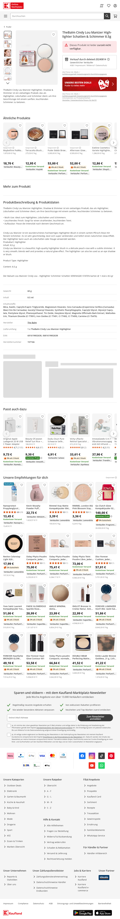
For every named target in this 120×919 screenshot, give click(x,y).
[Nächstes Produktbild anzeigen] (7, 83)
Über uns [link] (11, 884)
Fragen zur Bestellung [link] (57, 831)
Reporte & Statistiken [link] (12, 878)
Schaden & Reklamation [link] (58, 847)
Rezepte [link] (91, 807)
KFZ (9, 835)
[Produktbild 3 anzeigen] (8, 53)
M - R (49, 802)
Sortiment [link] (92, 802)
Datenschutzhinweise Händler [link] (51, 882)
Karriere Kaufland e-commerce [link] (83, 887)
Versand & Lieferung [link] (57, 853)
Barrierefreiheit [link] (104, 903)
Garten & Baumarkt (16, 796)
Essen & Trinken (15, 841)
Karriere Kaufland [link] (82, 878)
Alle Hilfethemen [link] (55, 825)
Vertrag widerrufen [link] (56, 842)
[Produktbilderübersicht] (7, 57)
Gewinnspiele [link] (93, 818)
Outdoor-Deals (14, 785)
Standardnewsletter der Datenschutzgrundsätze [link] (54, 728)
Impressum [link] (8, 903)
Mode (10, 818)
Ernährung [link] (92, 824)
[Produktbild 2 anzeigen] (8, 44)
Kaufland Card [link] (94, 796)
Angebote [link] (91, 785)
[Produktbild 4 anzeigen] (8, 62)
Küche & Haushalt (16, 802)
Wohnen (11, 813)
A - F (49, 791)
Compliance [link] (23, 903)
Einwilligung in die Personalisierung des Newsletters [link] (62, 737)
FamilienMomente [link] (96, 830)
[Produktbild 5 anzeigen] (8, 71)
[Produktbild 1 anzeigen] (8, 35)
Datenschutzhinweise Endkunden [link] (47, 889)
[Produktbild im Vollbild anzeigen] (37, 57)
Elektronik (12, 791)
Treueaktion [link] (93, 813)
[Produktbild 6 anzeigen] (8, 80)
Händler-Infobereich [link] (97, 853)
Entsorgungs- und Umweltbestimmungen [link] (75, 903)
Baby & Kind (13, 807)
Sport (9, 830)
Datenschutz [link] (38, 903)
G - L (49, 796)
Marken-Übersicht (16, 846)
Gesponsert (7, 148)
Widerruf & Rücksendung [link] (59, 836)
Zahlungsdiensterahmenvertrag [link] (52, 876)
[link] (102, 5)
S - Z (49, 807)
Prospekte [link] (92, 791)
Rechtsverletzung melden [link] (59, 858)
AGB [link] (51, 903)
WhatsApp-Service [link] (96, 835)
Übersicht (51, 785)
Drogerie (11, 824)
